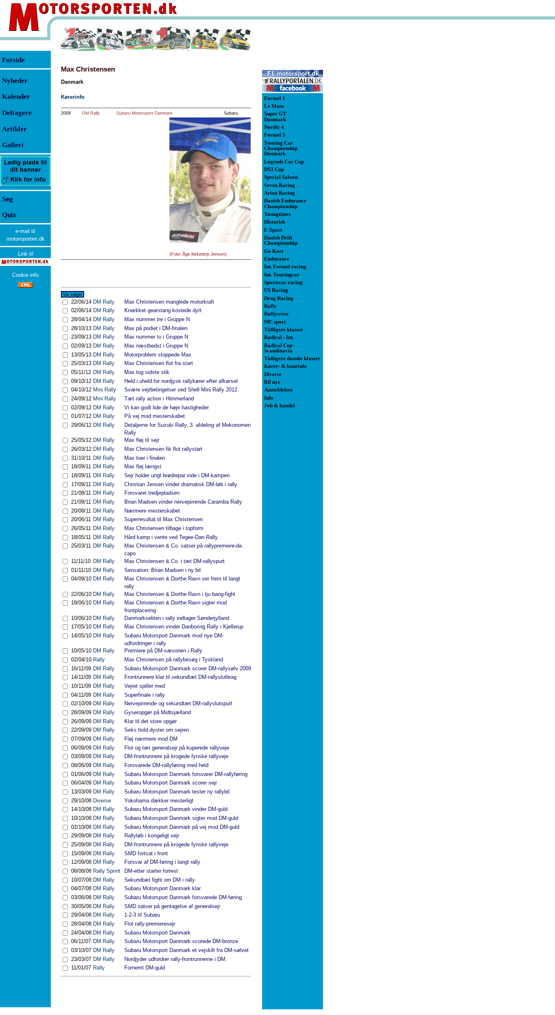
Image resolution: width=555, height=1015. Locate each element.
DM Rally (91, 113)
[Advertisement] (365, 148)
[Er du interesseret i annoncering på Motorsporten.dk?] (25, 186)
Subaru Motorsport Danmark (144, 113)
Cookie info (25, 275)
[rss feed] (25, 286)
